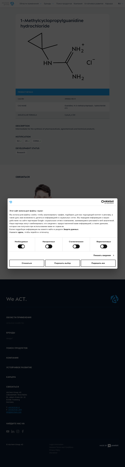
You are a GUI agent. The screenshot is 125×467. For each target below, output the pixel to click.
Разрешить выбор (62, 263)
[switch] (48, 246)
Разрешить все (98, 263)
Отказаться (27, 263)
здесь (20, 232)
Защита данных (70, 229)
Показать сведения (102, 255)
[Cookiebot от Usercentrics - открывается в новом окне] (105, 202)
